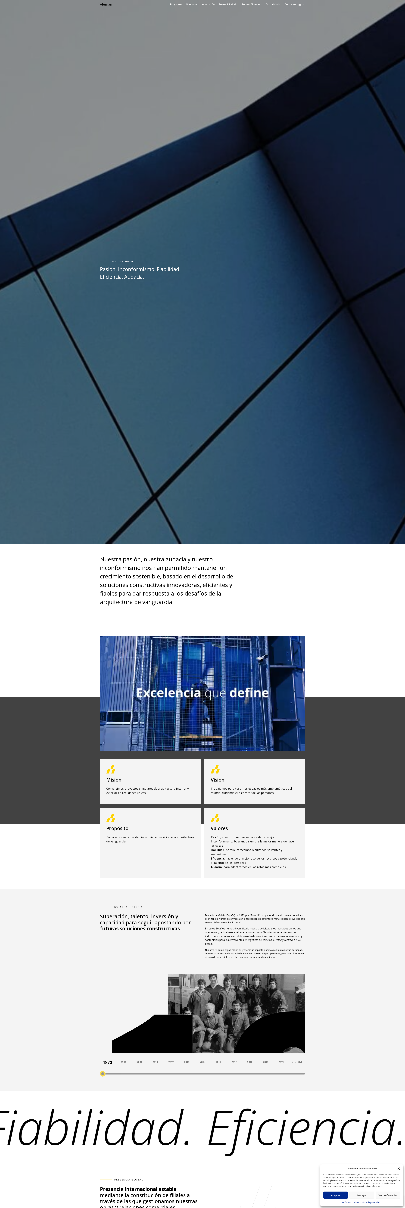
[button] (398, 1168)
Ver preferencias (387, 1195)
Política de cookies (350, 1202)
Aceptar (335, 1195)
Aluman (106, 4)
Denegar (362, 1195)
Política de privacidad (370, 1202)
